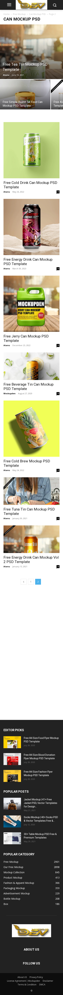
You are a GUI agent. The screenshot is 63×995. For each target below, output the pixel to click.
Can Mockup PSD (37, 14)
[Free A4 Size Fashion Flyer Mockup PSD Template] (12, 776)
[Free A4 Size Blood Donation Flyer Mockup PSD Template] (12, 759)
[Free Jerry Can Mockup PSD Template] (31, 304)
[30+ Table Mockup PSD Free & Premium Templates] (12, 838)
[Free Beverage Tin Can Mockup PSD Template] (31, 366)
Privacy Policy (36, 977)
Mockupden (10, 393)
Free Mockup (19, 14)
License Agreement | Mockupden (23, 980)
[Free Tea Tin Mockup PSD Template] (31, 51)
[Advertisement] (30, 651)
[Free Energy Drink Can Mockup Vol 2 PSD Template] (31, 539)
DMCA (42, 984)
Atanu (6, 75)
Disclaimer (48, 980)
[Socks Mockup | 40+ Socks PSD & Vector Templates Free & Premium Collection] (12, 821)
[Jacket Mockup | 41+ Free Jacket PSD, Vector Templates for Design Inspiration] (12, 804)
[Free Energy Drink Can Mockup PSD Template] (31, 227)
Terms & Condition (27, 984)
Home (7, 14)
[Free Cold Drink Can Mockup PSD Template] (31, 150)
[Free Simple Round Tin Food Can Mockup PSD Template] (25, 98)
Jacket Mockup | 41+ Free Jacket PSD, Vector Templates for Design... (40, 803)
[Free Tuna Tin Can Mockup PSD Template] (31, 491)
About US (22, 977)
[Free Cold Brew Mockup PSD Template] (31, 429)
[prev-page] (24, 582)
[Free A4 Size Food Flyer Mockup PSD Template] (12, 742)
